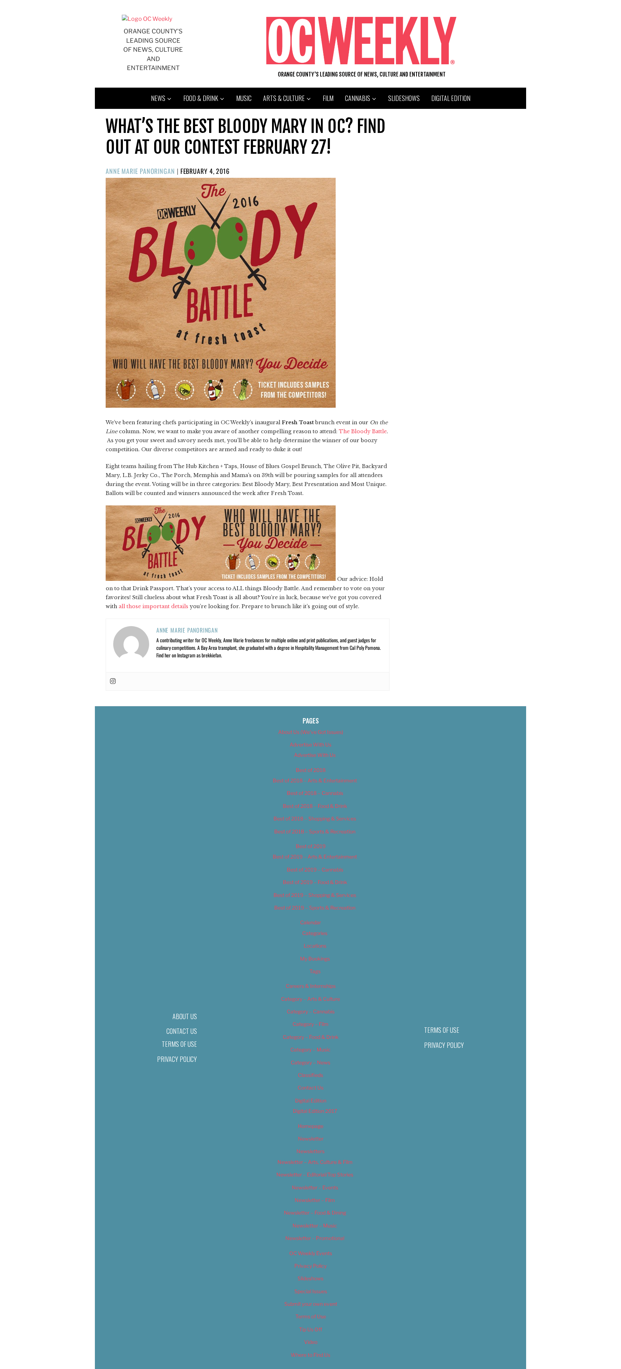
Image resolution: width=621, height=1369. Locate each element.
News (158, 98)
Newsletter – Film (315, 1200)
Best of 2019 (311, 846)
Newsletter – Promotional (314, 1238)
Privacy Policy (177, 1059)
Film (328, 98)
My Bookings (315, 959)
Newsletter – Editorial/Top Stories (314, 1174)
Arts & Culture (284, 98)
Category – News (310, 1062)
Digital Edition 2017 (315, 1111)
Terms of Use (179, 1044)
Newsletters (310, 1151)
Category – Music (310, 1049)
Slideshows (404, 98)
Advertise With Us (310, 744)
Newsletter (310, 1139)
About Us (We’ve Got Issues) (310, 732)
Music (244, 98)
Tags (315, 971)
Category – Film (310, 1024)
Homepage (310, 1126)
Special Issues (310, 1291)
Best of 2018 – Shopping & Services (314, 818)
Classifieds (310, 1075)
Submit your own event (310, 1304)
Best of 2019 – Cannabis (315, 869)
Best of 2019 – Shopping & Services (314, 895)
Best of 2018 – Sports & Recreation (314, 831)
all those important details (153, 606)
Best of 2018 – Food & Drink (315, 806)
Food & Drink (200, 98)
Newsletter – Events (315, 1187)
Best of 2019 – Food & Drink (315, 882)
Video (310, 1342)
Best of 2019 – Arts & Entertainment (315, 857)
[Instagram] (113, 681)
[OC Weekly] (147, 18)
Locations (315, 946)
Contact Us (181, 1031)
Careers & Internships (311, 986)
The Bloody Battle (363, 431)
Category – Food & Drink (311, 1037)
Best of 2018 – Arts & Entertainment (315, 780)
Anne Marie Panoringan (140, 171)
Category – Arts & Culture (310, 999)
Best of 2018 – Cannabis (315, 793)
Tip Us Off (310, 1329)
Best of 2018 (311, 770)
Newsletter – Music (315, 1225)
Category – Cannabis (311, 1011)
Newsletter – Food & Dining (315, 1213)
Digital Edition (450, 98)
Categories (314, 933)
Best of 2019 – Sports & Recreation (314, 908)
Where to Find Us (310, 1355)
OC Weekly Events (310, 1253)
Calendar (310, 922)
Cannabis (357, 98)
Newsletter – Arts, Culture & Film (315, 1162)
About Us (184, 1016)
